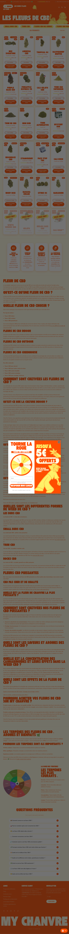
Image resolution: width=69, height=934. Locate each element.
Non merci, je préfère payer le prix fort (21, 490)
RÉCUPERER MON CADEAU (21, 486)
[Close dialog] (59, 442)
